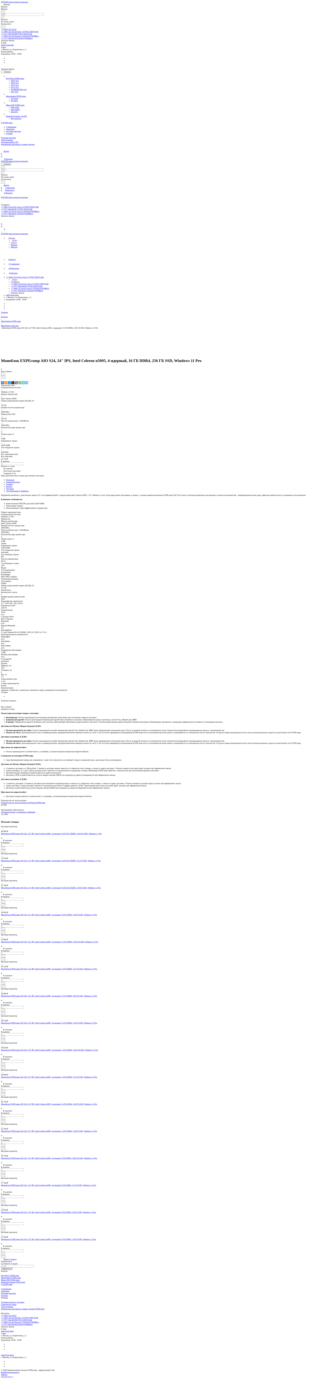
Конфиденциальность (10, 1372)
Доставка (10, 489)
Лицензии (10, 129)
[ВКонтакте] (2, 382)
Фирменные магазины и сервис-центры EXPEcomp (22, 1309)
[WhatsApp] (19, 382)
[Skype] (23, 382)
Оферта (4, 1375)
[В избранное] (3, 374)
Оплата (9, 486)
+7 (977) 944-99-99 (16, 34)
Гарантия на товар (8, 1304)
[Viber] (16, 382)
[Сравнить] (3, 377)
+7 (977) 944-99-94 (17, 38)
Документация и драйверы (17, 491)
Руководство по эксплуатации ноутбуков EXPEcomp (23, 803)
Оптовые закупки (13, 131)
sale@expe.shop (7, 45)
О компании (11, 127)
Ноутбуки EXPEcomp (10, 1276)
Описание (10, 480)
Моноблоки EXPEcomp (11, 1278)
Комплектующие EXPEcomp (13, 1282)
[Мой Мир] (9, 382)
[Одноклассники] (5, 382)
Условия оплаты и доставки (12, 1302)
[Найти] (3, 26)
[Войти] (2, 221)
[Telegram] (26, 382)
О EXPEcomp (6, 1284)
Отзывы (9, 134)
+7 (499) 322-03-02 (8, 29)
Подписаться (7, 1269)
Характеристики (13, 482)
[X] (12, 382)
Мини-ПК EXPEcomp (10, 1280)
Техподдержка (7, 1307)
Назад (14, 240)
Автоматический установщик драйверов (18, 812)
